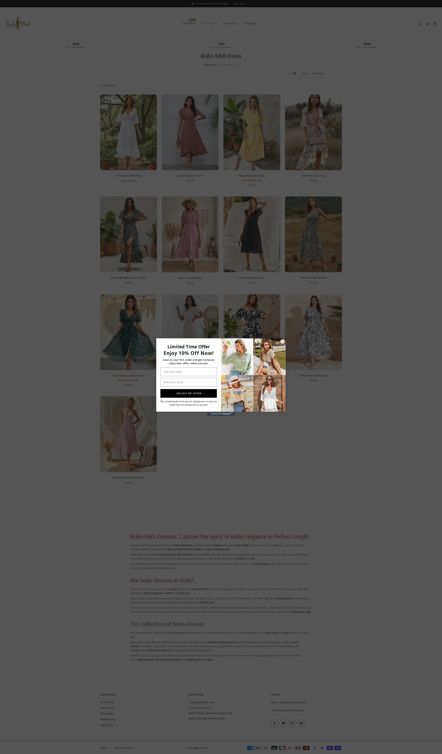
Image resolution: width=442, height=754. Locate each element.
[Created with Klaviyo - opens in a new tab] (221, 414)
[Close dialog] (282, 342)
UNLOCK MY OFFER (188, 393)
